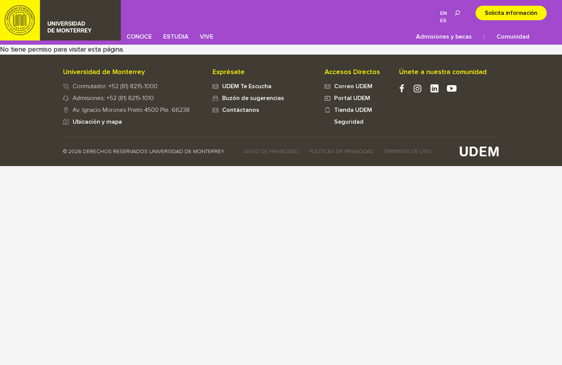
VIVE (206, 37)
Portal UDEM (352, 98)
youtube (451, 88)
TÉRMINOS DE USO (407, 151)
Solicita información (511, 13)
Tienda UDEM (353, 110)
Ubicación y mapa (97, 122)
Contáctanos (240, 110)
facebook (401, 88)
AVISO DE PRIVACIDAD (271, 151)
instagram (417, 88)
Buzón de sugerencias (253, 98)
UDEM (60, 20)
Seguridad (349, 122)
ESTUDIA (175, 37)
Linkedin (434, 88)
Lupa (457, 13)
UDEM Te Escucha (246, 86)
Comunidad (513, 37)
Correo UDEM (353, 86)
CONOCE (139, 37)
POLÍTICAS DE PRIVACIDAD (341, 151)
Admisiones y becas (444, 37)
